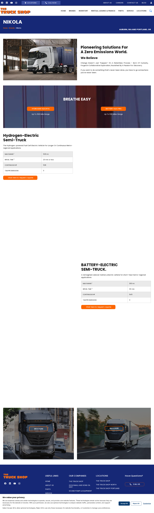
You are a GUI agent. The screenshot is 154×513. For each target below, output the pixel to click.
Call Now (52, 3)
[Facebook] (2, 3)
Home (5, 28)
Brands (12, 28)
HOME (63, 11)
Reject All (136, 503)
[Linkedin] (7, 3)
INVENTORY (83, 11)
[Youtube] (11, 3)
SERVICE (130, 11)
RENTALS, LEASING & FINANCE (103, 11)
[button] (151, 3)
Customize (147, 503)
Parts (121, 11)
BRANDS (72, 11)
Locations (32, 3)
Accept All (124, 503)
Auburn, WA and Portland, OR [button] (135, 29)
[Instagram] (16, 3)
